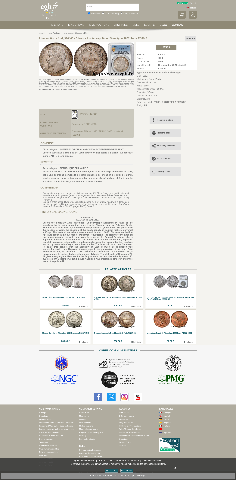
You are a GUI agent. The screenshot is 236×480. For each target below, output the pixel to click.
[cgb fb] (195, 3)
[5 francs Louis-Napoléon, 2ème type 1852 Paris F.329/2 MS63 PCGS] (86, 75)
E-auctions (76, 24)
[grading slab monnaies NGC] (64, 380)
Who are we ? (125, 413)
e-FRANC (43, 455)
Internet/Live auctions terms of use (134, 436)
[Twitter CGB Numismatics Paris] (111, 397)
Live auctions (99, 24)
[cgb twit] (191, 3)
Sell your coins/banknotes (90, 450)
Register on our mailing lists (91, 432)
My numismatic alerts (88, 429)
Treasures (43, 442)
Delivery (82, 436)
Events (149, 24)
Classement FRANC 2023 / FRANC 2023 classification (98, 131)
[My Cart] (182, 18)
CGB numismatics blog (49, 449)
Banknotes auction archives (51, 436)
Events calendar (46, 439)
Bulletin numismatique (48, 452)
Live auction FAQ (120, 86)
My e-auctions (85, 422)
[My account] (193, 18)
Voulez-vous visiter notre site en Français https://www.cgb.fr (118, 475)
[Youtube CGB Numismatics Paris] (138, 397)
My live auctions (86, 426)
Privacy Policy (125, 442)
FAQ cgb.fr (123, 419)
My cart (82, 419)
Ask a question (164, 158)
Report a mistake (165, 120)
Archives (121, 24)
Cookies (122, 445)
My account (84, 416)
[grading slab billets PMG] (171, 379)
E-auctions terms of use (129, 432)
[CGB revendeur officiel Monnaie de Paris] (118, 379)
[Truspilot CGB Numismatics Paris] (182, 3)
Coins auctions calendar (89, 453)
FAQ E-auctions (126, 422)
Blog (163, 24)
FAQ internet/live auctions (130, 426)
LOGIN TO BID (83, 80)
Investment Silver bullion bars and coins (56, 429)
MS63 (166, 47)
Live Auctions (45, 419)
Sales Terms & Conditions (130, 429)
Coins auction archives (49, 432)
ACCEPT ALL (111, 471)
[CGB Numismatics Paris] (49, 20)
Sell (136, 24)
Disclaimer (123, 439)
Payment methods (87, 439)
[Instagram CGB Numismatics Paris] (124, 397)
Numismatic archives (48, 445)
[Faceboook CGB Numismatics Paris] (98, 397)
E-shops (57, 24)
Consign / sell (163, 171)
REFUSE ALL (126, 471)
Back (192, 38)
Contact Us (84, 413)
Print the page (163, 133)
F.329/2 (76, 134)
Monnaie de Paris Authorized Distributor (56, 422)
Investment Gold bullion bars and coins (56, 426)
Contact (178, 24)
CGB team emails (126, 416)
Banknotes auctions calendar (91, 456)
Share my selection (166, 145)
